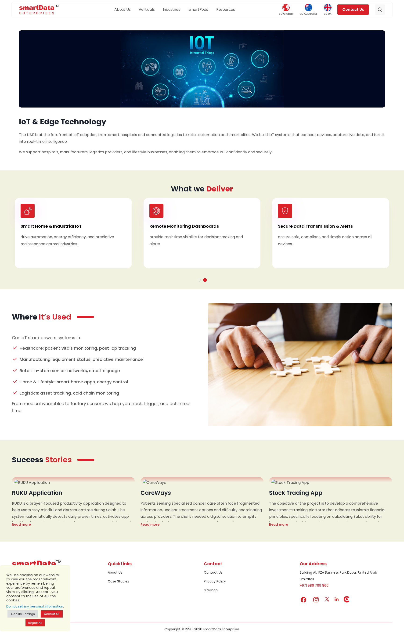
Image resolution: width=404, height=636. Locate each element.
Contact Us (353, 9)
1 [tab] (199, 280)
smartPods (198, 9)
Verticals (147, 9)
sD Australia (308, 13)
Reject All (35, 623)
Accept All (51, 614)
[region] (35, 598)
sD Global (286, 13)
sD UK (328, 13)
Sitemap (211, 590)
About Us (122, 9)
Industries (171, 9)
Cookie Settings (23, 614)
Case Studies (118, 581)
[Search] (380, 9)
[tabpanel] (202, 233)
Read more (21, 524)
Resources (225, 9)
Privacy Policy (215, 581)
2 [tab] (205, 280)
